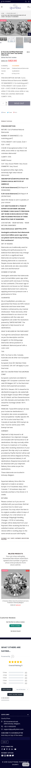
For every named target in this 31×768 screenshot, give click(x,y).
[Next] (29, 52)
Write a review (15, 626)
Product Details (6, 121)
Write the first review (15, 694)
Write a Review (7, 689)
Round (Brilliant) (11, 13)
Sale (29, 20)
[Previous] (27, 52)
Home (2, 13)
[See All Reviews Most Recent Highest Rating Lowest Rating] (22, 689)
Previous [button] (2, 587)
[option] (11, 40)
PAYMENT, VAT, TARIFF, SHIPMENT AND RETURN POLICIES (15, 539)
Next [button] (27, 587)
